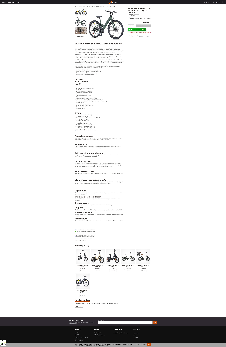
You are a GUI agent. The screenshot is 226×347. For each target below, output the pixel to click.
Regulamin (77, 334)
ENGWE (133, 15)
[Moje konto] (219, 2)
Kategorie (4, 2)
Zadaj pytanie (78, 306)
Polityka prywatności (79, 340)
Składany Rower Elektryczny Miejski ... (82, 266)
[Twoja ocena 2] (135, 14)
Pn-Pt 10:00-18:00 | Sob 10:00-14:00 (121, 332)
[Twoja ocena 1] (134, 14)
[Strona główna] (113, 2)
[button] (106, 24)
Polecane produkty (82, 245)
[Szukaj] (213, 2)
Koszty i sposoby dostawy (80, 339)
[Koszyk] (216, 2)
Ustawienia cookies (79, 342)
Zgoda (149, 344)
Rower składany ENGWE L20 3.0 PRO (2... (97, 266)
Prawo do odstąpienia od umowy (81, 337)
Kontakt (18, 2)
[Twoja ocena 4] (137, 14)
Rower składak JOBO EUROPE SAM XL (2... (143, 266)
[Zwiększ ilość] (129, 25)
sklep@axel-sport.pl (98, 334)
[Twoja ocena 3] (136, 14)
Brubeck (9, 2)
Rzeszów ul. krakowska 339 (99, 335)
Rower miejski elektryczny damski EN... (82, 290)
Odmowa (144, 344)
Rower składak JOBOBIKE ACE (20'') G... (128, 266)
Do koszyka (98, 270)
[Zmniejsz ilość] (133, 25)
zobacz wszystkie (80, 36)
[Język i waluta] (222, 2)
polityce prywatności (107, 345)
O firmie (13, 2)
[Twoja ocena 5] (138, 14)
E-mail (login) (101, 320)
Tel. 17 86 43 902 (97, 332)
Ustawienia (138, 344)
